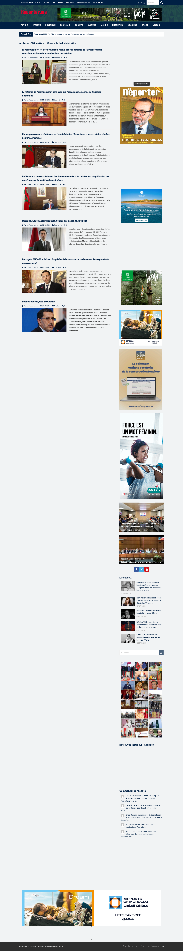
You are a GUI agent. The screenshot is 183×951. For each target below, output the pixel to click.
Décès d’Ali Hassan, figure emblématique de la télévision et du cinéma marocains (149, 624)
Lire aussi (70, 3)
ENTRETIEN (117, 25)
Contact (45, 3)
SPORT (145, 25)
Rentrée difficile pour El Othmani (38, 301)
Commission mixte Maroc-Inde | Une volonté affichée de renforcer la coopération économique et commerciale (141, 527)
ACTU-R (24, 25)
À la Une (57, 306)
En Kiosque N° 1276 (141, 84)
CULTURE (91, 25)
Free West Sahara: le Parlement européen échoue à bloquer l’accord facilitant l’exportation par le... (140, 798)
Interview (57, 267)
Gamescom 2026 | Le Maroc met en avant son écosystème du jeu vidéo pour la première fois (70, 34)
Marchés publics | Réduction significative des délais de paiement (54, 221)
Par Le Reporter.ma (31, 58)
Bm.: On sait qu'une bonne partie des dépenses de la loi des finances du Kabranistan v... (138, 834)
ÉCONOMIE (65, 25)
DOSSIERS (132, 25)
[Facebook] (139, 2)
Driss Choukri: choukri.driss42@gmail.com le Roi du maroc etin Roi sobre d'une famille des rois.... (141, 817)
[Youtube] (144, 2)
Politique (57, 142)
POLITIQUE (50, 25)
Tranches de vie (83, 3)
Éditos (60, 3)
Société (57, 100)
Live (53, 3)
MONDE (104, 25)
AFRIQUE (37, 25)
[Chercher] (161, 2)
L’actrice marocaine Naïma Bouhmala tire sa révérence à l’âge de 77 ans (148, 637)
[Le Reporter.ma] (34, 11)
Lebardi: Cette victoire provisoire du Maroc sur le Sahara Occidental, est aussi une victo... (141, 808)
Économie (58, 58)
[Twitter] (141, 2)
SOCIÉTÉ (79, 25)
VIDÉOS (156, 25)
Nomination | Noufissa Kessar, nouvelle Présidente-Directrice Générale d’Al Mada (149, 600)
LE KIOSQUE (98, 3)
